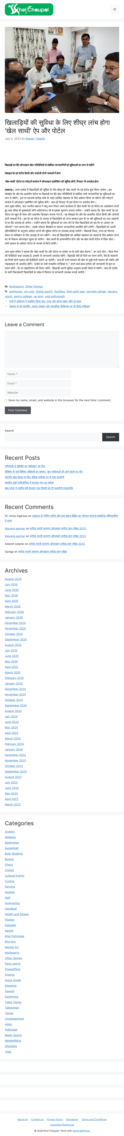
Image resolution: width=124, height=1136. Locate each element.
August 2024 (13, 711)
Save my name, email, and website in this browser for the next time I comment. (59, 400)
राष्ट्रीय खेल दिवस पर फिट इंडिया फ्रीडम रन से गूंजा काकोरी (34, 477)
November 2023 (15, 760)
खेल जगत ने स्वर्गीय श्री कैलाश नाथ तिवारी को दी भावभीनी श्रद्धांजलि (39, 488)
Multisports (16, 286)
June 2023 (12, 788)
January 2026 (14, 617)
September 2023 (16, 771)
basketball (11, 848)
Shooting (10, 985)
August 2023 (13, 777)
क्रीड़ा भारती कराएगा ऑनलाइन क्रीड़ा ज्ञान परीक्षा (42, 551)
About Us (22, 1119)
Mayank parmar (15, 528)
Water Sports (13, 1035)
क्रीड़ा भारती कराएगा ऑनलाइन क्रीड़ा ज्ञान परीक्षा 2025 (58, 528)
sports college (23, 296)
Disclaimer (72, 1119)
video (8, 1024)
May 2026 (11, 595)
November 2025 (15, 628)
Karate (9, 930)
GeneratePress (81, 1130)
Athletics (10, 837)
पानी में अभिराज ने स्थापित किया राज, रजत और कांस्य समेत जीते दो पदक (45, 301)
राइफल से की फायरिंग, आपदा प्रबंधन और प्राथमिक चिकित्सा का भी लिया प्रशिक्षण (49, 306)
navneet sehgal (96, 291)
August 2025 (13, 645)
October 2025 (14, 634)
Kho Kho (10, 941)
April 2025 (11, 667)
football (10, 892)
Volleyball (11, 1029)
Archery (10, 831)
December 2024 (15, 689)
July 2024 (11, 716)
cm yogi (29, 291)
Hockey (10, 919)
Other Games (34, 286)
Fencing (10, 886)
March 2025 (12, 672)
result (8, 296)
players (112, 291)
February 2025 (14, 678)
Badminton (12, 842)
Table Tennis (13, 1002)
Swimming (11, 996)
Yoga (8, 1051)
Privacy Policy (55, 1119)
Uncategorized (14, 1018)
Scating (10, 974)
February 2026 (14, 612)
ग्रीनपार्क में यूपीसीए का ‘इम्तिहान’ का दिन (25, 466)
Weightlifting (13, 1040)
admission (15, 291)
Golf (7, 897)
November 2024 (15, 694)
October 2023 (14, 766)
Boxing (9, 859)
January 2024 (14, 749)
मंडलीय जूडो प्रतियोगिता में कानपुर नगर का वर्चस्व (29, 482)
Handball (11, 908)
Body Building (14, 853)
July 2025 (11, 650)
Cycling (9, 881)
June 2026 (12, 590)
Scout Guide (13, 980)
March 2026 (13, 606)
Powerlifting (12, 969)
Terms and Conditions (94, 1119)
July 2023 (11, 782)
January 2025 (14, 683)
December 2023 (15, 755)
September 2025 (16, 639)
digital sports (44, 291)
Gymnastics (12, 903)
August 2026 (13, 579)
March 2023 (13, 804)
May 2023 (11, 793)
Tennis (9, 1013)
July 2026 (11, 584)
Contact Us (37, 1119)
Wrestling (11, 1046)
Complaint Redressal (62, 1124)
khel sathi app (76, 291)
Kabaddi (10, 925)
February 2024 (14, 744)
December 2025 (15, 623)
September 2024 (16, 705)
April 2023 (11, 799)
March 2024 (13, 738)
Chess (9, 864)
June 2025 (12, 656)
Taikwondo (12, 1007)
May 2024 (11, 727)
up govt (38, 296)
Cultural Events (14, 875)
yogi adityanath (55, 296)
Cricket (9, 870)
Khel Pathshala (14, 936)
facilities (59, 291)
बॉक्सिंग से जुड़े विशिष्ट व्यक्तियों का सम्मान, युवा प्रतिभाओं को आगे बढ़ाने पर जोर (44, 471)
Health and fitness (17, 914)
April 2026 (11, 601)
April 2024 (11, 733)
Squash (10, 991)
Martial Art (12, 947)
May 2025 (11, 661)
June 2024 (12, 722)
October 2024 (14, 700)
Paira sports (13, 963)
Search (9, 430)
